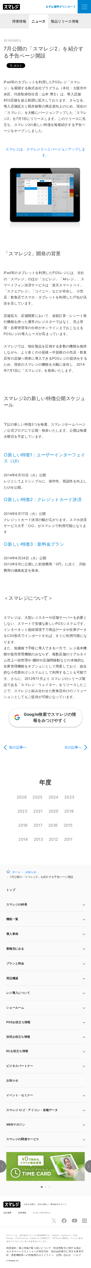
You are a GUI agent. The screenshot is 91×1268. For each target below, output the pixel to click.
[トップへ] (11, 7)
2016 (53, 825)
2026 (22, 797)
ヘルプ (77, 1255)
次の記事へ (73, 747)
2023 (69, 797)
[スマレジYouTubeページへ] (74, 1220)
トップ (10, 890)
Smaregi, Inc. (13, 1260)
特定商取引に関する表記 (67, 1248)
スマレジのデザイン (42, 1212)
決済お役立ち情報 (18, 1036)
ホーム (16, 871)
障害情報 (19, 21)
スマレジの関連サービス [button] (22, 1139)
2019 (69, 811)
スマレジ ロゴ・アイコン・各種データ (32, 1110)
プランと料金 (15, 963)
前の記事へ (17, 747)
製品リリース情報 (65, 21)
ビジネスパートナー (19, 1066)
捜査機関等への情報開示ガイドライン (32, 1255)
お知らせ (30, 872)
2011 (68, 839)
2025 (37, 797)
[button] (45, 1124)
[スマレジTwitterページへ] (53, 1220)
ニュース (38, 21)
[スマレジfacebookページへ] (64, 1220)
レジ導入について (18, 993)
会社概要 (7, 1212)
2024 (53, 797)
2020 (53, 811)
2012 (53, 839)
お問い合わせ (63, 1255)
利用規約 (11, 1248)
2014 (23, 839)
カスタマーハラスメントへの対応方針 (27, 1251)
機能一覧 (12, 919)
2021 (37, 811)
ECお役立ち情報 (17, 1051)
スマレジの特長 (16, 904)
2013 (38, 839)
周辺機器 (12, 978)
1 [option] (42, 1187)
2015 (68, 825)
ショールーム (15, 1007)
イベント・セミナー (19, 1095)
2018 (22, 825)
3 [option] (49, 1187)
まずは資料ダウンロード (61, 6)
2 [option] (46, 1187)
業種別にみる (15, 948)
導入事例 (12, 934)
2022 (22, 811)
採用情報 (22, 1212)
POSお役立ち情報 (18, 1022)
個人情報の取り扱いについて (35, 1248)
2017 (37, 825)
